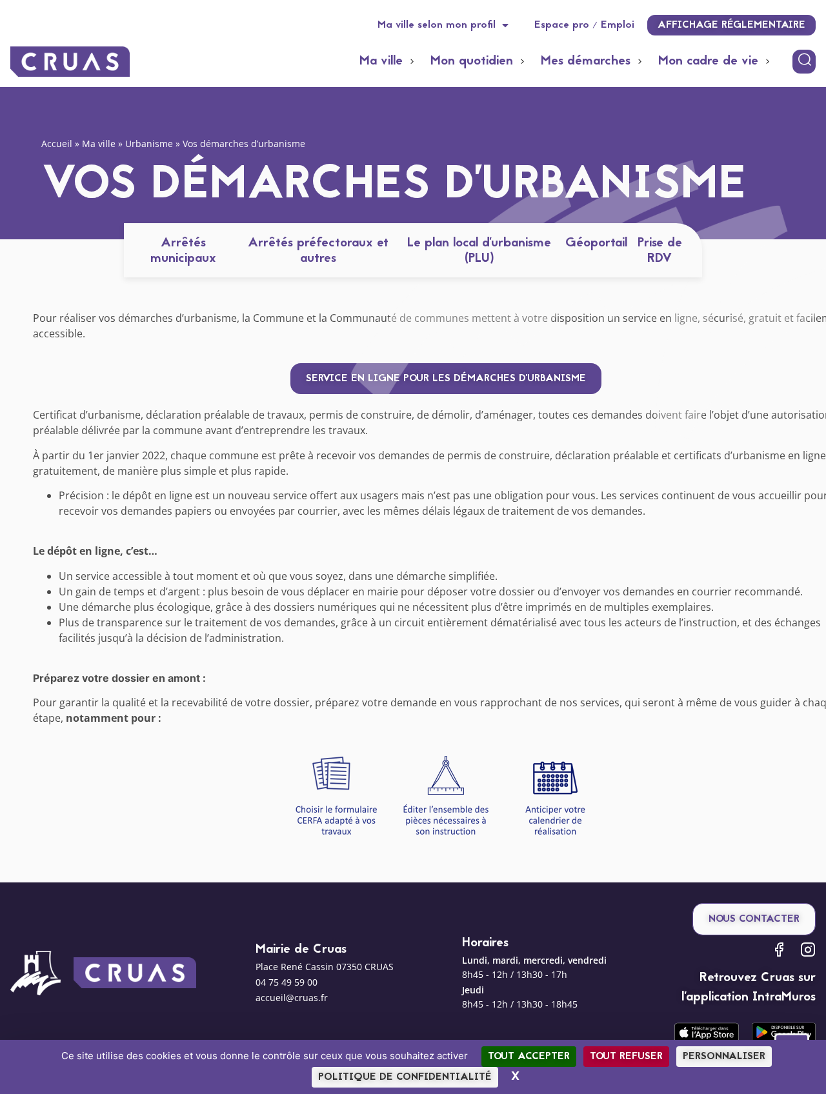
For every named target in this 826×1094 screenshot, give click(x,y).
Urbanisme (149, 143)
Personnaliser (724, 1056)
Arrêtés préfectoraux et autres (318, 251)
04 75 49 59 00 (286, 982)
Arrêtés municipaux (183, 251)
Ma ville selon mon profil (437, 25)
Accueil (56, 143)
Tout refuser (626, 1056)
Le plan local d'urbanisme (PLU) (479, 251)
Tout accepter (529, 1056)
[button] (388, 61)
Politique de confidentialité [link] (405, 1077)
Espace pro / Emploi (584, 25)
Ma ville (99, 143)
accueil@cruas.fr (292, 997)
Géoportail (596, 243)
